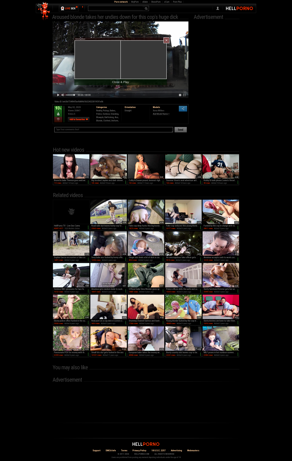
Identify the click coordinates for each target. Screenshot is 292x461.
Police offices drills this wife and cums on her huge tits (184, 289)
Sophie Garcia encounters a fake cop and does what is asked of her (71, 257)
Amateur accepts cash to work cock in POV (221, 257)
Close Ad (166, 40)
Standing (114, 114)
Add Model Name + (161, 114)
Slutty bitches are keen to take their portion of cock (221, 320)
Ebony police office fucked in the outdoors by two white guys (71, 320)
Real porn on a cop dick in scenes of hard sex (109, 320)
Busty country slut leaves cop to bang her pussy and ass (184, 352)
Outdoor (106, 114)
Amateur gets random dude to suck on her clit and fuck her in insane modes (109, 289)
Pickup (106, 110)
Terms (124, 450)
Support (97, 450)
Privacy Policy (139, 450)
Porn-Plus (177, 1)
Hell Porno (43, 11)
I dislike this (58, 119)
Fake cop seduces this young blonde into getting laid (184, 225)
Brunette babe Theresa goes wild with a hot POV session (71, 180)
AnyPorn (135, 1)
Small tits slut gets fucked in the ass (107, 352)
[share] (183, 108)
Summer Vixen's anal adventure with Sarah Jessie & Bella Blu (184, 180)
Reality (99, 110)
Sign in (218, 8)
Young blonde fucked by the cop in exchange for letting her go (184, 320)
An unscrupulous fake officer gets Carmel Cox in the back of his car (184, 257)
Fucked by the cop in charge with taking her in (221, 225)
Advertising (176, 450)
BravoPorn (156, 1)
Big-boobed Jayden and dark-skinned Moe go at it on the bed (109, 180)
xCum (166, 1)
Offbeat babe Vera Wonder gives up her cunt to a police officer (146, 289)
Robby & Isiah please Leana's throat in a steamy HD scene (221, 180)
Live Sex (69, 8)
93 (57, 110)
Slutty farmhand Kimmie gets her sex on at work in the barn (221, 289)
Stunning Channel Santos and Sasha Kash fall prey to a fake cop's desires (146, 320)
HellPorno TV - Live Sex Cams (67, 225)
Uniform (114, 120)
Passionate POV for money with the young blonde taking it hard (71, 352)
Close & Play (120, 82)
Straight (128, 110)
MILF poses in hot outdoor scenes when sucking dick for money (221, 352)
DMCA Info (111, 450)
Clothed (106, 120)
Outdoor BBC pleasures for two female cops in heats (71, 289)
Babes (112, 110)
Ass (116, 117)
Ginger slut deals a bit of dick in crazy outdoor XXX (146, 257)
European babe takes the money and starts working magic (146, 352)
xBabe (145, 1)
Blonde (99, 120)
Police (99, 114)
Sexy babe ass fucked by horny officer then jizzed (109, 257)
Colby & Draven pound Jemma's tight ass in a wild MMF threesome (146, 180)
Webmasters (193, 450)
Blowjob (100, 117)
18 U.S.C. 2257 (158, 450)
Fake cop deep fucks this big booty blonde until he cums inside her (146, 225)
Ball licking (109, 117)
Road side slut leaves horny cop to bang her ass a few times (109, 225)
